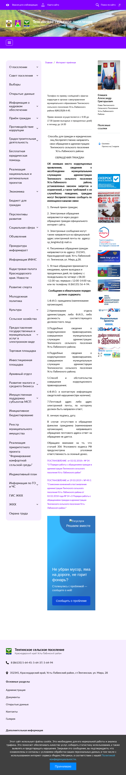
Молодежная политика (18, 299)
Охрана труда (18, 513)
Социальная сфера (22, 227)
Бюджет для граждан (17, 203)
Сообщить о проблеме (71, 600)
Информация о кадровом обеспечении (19, 106)
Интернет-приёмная (66, 62)
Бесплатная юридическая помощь (18, 155)
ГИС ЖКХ (16, 495)
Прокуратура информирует (18, 248)
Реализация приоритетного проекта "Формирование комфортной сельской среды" (20, 454)
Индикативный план (23, 474)
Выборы (15, 84)
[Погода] (104, 143)
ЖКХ (12, 504)
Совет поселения (21, 75)
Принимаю (63, 766)
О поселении (18, 67)
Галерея (10, 718)
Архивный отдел (20, 374)
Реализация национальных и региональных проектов (20, 175)
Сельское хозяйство (23, 318)
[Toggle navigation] (9, 43)
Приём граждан (20, 118)
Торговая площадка (22, 350)
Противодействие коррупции (21, 128)
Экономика (16, 191)
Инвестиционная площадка (20, 362)
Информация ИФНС (23, 259)
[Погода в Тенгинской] (109, 140)
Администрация (15, 689)
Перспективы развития (18, 216)
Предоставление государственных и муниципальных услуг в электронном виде (22, 334)
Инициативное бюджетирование (21, 413)
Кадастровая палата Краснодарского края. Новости (23, 273)
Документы (13, 697)
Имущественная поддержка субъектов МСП (20, 398)
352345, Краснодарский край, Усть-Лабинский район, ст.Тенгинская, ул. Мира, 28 (59, 672)
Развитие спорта (20, 287)
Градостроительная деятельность (22, 140)
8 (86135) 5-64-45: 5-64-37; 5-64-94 (32, 662)
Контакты (12, 711)
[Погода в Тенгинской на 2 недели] (110, 146)
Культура (15, 309)
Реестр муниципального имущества (20, 429)
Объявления (17, 236)
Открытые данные (22, 93)
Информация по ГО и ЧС (22, 484)
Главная (48, 62)
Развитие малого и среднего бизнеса (22, 384)
